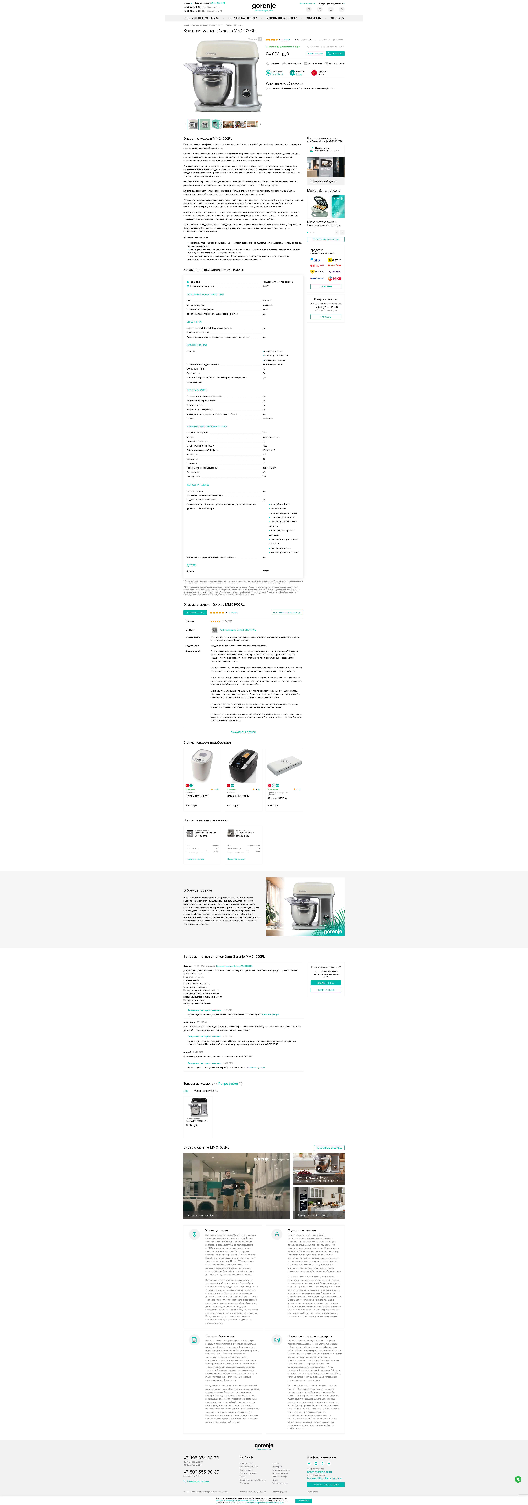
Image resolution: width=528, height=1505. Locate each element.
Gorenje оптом (246, 1463)
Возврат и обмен (280, 1473)
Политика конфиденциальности (253, 1492)
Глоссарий (277, 1467)
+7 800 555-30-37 (194, 10)
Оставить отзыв (195, 613)
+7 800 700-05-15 (218, 3)
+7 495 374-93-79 (194, 7)
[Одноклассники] (322, 1463)
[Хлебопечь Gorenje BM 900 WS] (202, 766)
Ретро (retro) (228, 1083)
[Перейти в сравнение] (320, 9)
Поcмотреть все (326, 990)
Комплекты (314, 18)
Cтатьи (275, 1463)
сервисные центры (270, 1014)
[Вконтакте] (309, 1463)
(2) (217, 789)
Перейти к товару (195, 859)
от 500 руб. (278, 74)
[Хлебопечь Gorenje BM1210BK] (243, 766)
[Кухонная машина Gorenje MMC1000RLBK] (198, 1107)
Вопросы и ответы (281, 1470)
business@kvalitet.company (324, 1478)
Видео (275, 1480)
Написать (326, 317)
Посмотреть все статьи (326, 239)
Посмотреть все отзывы (287, 613)
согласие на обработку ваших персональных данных (237, 1501)
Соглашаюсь (304, 1501)
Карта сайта (312, 1492)
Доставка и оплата (249, 1467)
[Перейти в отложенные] (309, 9)
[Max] (316, 1463)
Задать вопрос (325, 983)
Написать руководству (326, 1485)
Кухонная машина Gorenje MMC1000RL (234, 966)
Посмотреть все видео (329, 1148)
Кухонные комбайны (205, 1090)
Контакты (244, 1483)
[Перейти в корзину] (331, 9)
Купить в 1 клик (315, 54)
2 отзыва (285, 40)
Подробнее (326, 286)
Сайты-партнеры (280, 1483)
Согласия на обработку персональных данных (264, 1503)
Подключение (246, 1470)
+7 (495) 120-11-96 (326, 307)
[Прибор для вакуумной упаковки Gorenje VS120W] (284, 766)
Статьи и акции (307, 4)
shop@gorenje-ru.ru (319, 1471)
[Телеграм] (329, 1463)
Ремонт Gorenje (279, 1477)
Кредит (243, 1477)
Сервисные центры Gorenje (253, 1480)
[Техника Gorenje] (264, 7)
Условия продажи (248, 1473)
